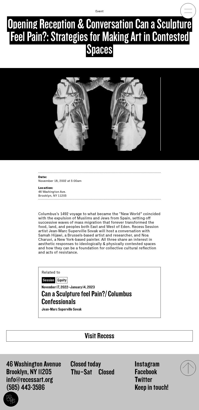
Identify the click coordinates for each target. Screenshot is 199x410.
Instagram (147, 364)
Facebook (146, 372)
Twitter (143, 380)
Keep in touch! (151, 387)
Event (99, 11)
